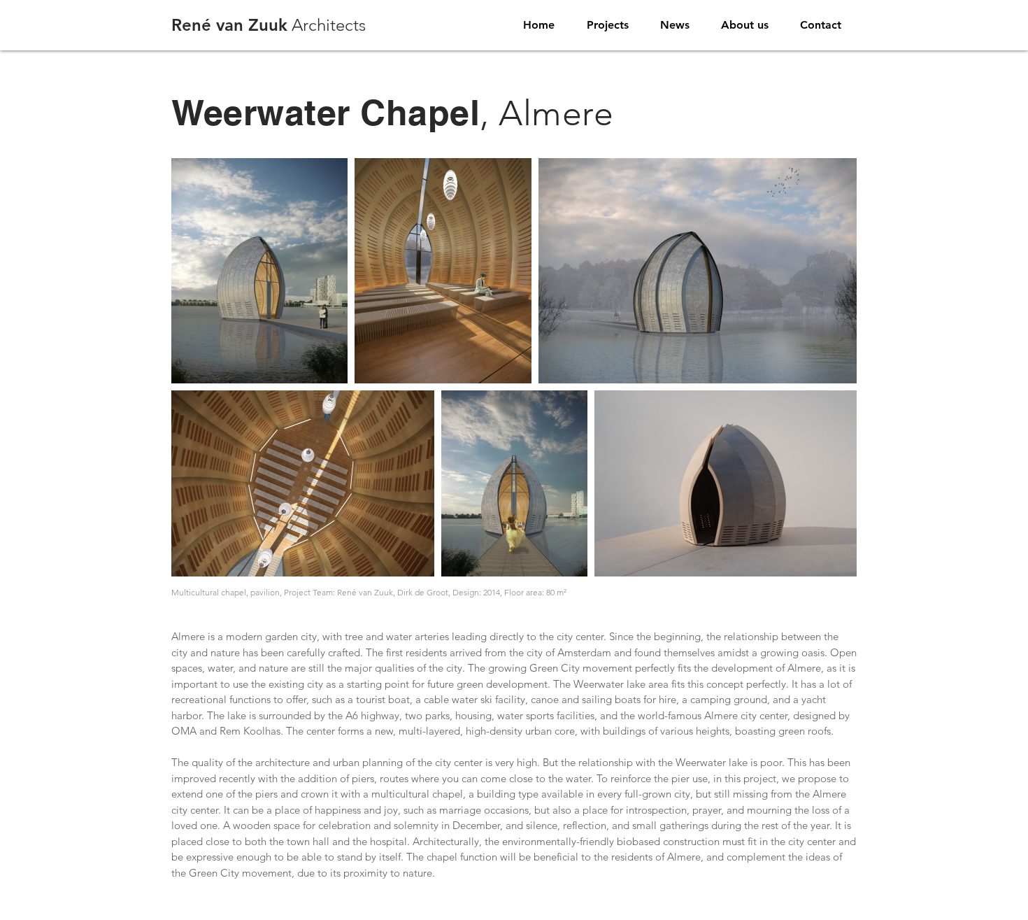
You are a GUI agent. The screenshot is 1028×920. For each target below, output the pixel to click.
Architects (268, 25)
